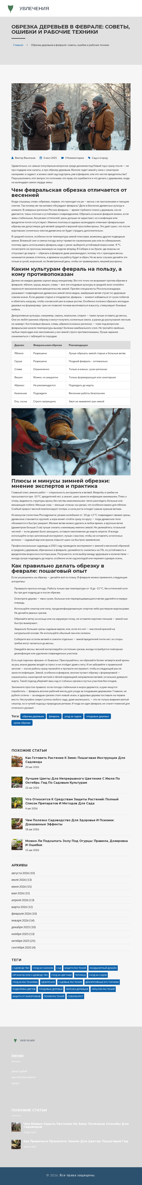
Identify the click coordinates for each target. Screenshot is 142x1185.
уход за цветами (61, 975)
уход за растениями (25, 982)
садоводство (20, 968)
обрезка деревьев (33, 716)
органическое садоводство (30, 975)
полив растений (54, 996)
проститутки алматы (23, 1077)
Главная (18, 44)
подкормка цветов (24, 989)
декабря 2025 (23, 927)
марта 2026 (22, 907)
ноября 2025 (22, 934)
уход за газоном (43, 968)
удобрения (48, 982)
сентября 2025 (23, 947)
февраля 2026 (24, 913)
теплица (80, 975)
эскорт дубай (19, 1071)
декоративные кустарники (102, 982)
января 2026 (22, 920)
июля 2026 (21, 879)
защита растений (75, 968)
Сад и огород (100, 157)
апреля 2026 (22, 900)
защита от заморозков (26, 996)
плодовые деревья (97, 716)
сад (58, 968)
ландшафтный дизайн (103, 968)
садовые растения (70, 982)
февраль (54, 716)
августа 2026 (23, 873)
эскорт (15, 1083)
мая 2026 (20, 893)
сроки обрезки (22, 722)
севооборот (75, 996)
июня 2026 (21, 886)
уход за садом (73, 716)
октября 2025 (23, 940)
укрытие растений (103, 989)
